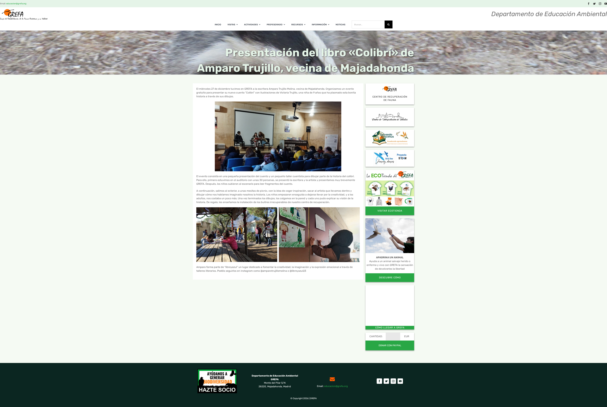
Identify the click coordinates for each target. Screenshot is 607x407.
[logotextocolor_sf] (23, 10)
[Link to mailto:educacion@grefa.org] (332, 379)
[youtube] (605, 3)
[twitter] (594, 3)
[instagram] (600, 3)
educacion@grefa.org (16, 3)
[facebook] (588, 3)
